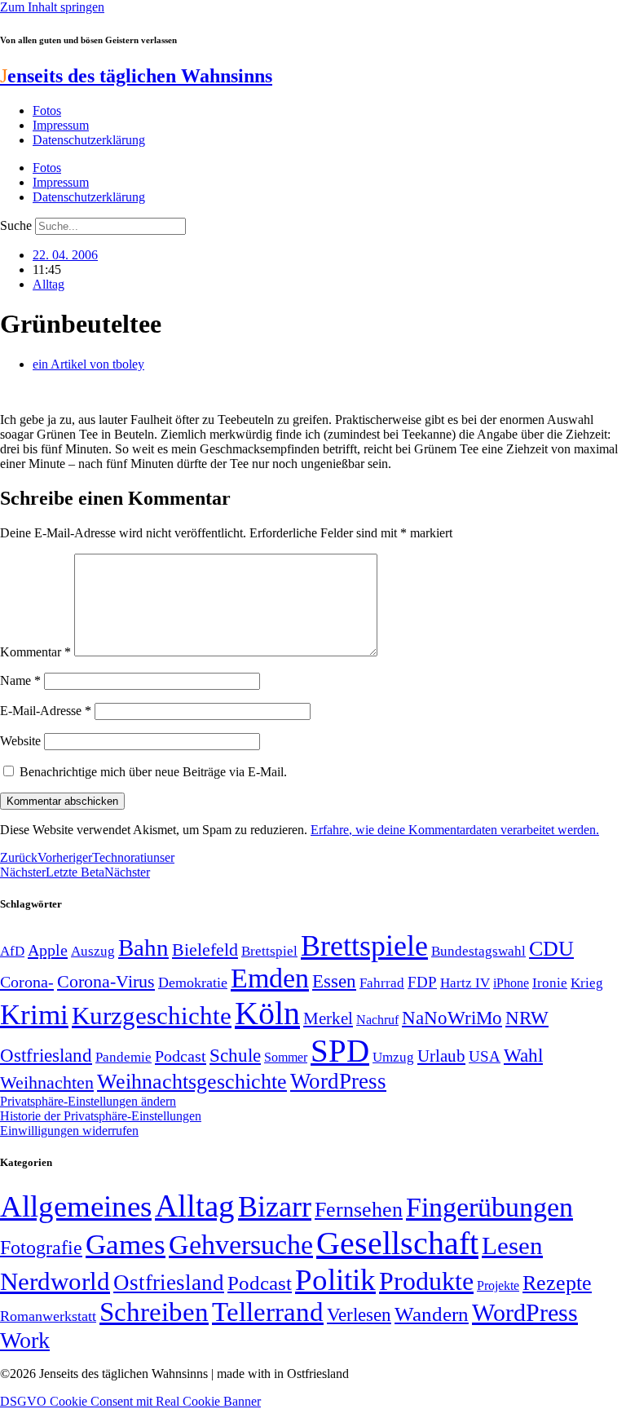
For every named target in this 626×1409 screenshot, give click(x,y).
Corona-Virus (106, 981)
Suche (16, 225)
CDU (551, 949)
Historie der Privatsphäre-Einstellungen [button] (100, 1116)
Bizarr (274, 1206)
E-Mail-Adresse (45, 711)
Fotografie (41, 1247)
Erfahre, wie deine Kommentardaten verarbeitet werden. (455, 830)
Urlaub (441, 1056)
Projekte (498, 1285)
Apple (48, 950)
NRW (527, 1017)
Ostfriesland (46, 1055)
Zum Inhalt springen (52, 7)
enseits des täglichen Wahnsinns (136, 75)
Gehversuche (241, 1245)
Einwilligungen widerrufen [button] (69, 1130)
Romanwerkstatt (48, 1316)
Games (125, 1245)
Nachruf (377, 1020)
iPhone (511, 983)
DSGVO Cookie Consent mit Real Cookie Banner (130, 1401)
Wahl (523, 1055)
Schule (235, 1055)
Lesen (512, 1245)
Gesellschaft (397, 1243)
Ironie (549, 983)
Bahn (143, 947)
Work (25, 1340)
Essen (334, 981)
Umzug (393, 1057)
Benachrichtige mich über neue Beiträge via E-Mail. (153, 772)
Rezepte (557, 1283)
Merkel (328, 1018)
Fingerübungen (489, 1207)
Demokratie (192, 982)
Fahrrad (381, 983)
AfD (12, 951)
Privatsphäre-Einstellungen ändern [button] (88, 1101)
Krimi (34, 1015)
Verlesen (359, 1314)
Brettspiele (364, 946)
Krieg (587, 982)
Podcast (180, 1056)
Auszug (93, 951)
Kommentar (35, 652)
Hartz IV (465, 982)
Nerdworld (55, 1281)
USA (484, 1056)
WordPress (338, 1081)
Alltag (48, 284)
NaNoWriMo (452, 1018)
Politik (335, 1279)
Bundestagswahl (478, 951)
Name (20, 680)
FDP (422, 982)
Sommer (285, 1057)
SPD (340, 1050)
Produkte (426, 1281)
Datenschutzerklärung (89, 140)
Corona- (27, 982)
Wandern (432, 1314)
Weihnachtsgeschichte (192, 1081)
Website (20, 741)
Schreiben (154, 1312)
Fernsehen (359, 1209)
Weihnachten (47, 1082)
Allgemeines (76, 1206)
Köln (267, 1013)
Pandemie (123, 1057)
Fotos (47, 110)
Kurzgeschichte (151, 1015)
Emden (270, 978)
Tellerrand (268, 1312)
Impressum (61, 125)
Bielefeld (205, 949)
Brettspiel (269, 951)
